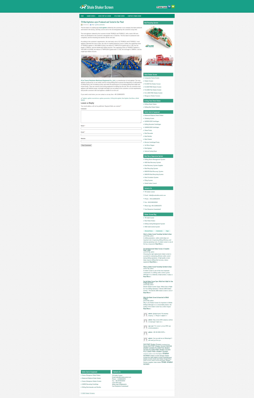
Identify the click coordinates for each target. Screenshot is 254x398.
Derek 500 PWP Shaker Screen (154, 346)
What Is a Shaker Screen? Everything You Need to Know (157, 234)
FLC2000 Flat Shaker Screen (153, 90)
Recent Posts (149, 231)
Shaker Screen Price (165, 359)
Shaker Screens (147, 360)
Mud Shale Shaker (150, 221)
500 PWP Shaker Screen (152, 344)
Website (83, 138)
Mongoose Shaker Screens (152, 96)
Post (93, 24)
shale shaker (157, 362)
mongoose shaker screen (149, 353)
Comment (83, 108)
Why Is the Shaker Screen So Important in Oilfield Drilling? (156, 298)
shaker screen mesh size (151, 359)
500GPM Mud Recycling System (154, 174)
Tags (167, 231)
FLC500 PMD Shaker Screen (153, 87)
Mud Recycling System (151, 168)
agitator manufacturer (93, 98)
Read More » (159, 244)
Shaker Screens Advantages (158, 360)
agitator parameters (105, 98)
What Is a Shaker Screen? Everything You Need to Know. (157, 267)
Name (83, 125)
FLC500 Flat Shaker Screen (153, 84)
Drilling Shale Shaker (151, 104)
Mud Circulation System (151, 177)
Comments (159, 231)
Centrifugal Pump (165, 344)
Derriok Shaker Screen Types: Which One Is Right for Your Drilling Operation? (158, 282)
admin (150, 313)
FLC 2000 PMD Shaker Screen (153, 93)
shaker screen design (157, 355)
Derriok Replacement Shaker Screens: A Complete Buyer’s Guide (156, 249)
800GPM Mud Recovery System (154, 171)
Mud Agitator (125, 98)
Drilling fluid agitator (116, 98)
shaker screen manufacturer (162, 357)
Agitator (85, 98)
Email (83, 132)
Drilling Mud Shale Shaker (152, 107)
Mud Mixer (132, 98)
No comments (101, 24)
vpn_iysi (150, 326)
